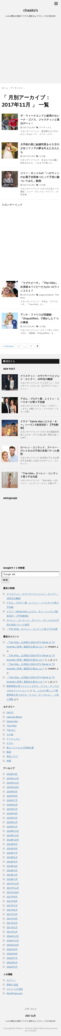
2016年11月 (13, 940)
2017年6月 (12, 909)
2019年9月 (12, 791)
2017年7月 (12, 905)
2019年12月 (13, 778)
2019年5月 (12, 809)
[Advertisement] (30, 51)
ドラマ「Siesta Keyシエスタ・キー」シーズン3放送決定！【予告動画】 (39, 424)
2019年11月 (13, 782)
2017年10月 (13, 892)
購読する (10, 361)
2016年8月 (12, 953)
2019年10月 (13, 787)
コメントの (15, 988)
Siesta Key (12, 721)
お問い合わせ (30, 1009)
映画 (9, 752)
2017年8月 (12, 901)
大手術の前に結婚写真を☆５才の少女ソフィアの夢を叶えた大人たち (39, 148)
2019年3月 (12, 817)
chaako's (30, 10)
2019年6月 (12, 804)
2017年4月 (12, 918)
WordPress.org (14, 993)
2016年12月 (13, 936)
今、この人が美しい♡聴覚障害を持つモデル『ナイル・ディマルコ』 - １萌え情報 (33, 695)
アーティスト (45, 127)
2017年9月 (12, 896)
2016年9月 (12, 949)
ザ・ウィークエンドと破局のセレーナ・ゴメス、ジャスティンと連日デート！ (39, 119)
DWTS (10, 712)
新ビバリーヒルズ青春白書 (20, 747)
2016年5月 (12, 966)
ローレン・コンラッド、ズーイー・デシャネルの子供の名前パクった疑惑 (39, 450)
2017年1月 (12, 931)
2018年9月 (12, 844)
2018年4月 (12, 866)
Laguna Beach (46, 294)
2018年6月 (12, 857)
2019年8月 (12, 796)
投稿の (12, 984)
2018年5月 (12, 861)
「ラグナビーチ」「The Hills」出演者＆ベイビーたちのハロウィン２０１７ (39, 286)
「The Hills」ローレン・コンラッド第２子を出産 (32, 629)
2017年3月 (12, 923)
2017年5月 (12, 914)
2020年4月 (12, 774)
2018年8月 (12, 848)
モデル (10, 743)
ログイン (11, 980)
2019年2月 (12, 822)
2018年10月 (13, 839)
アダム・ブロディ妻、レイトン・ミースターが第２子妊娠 (39, 400)
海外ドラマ (12, 756)
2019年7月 (12, 800)
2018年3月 (12, 870)
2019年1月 (12, 826)
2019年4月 (12, 813)
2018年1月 (12, 879)
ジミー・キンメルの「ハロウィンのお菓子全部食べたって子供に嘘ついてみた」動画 (39, 176)
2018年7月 (12, 852)
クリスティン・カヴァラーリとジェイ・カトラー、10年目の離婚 (39, 377)
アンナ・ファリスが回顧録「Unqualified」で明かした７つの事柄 (39, 318)
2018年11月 (13, 835)
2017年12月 (13, 883)
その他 (42, 156)
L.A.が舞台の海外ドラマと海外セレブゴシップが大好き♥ (30, 1021)
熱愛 (9, 760)
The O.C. (11, 730)
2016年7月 (12, 958)
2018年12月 (13, 831)
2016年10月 (13, 945)
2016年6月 (12, 962)
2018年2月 (12, 874)
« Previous (8, 346)
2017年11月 (13, 888)
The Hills (12, 725)
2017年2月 (12, 927)
